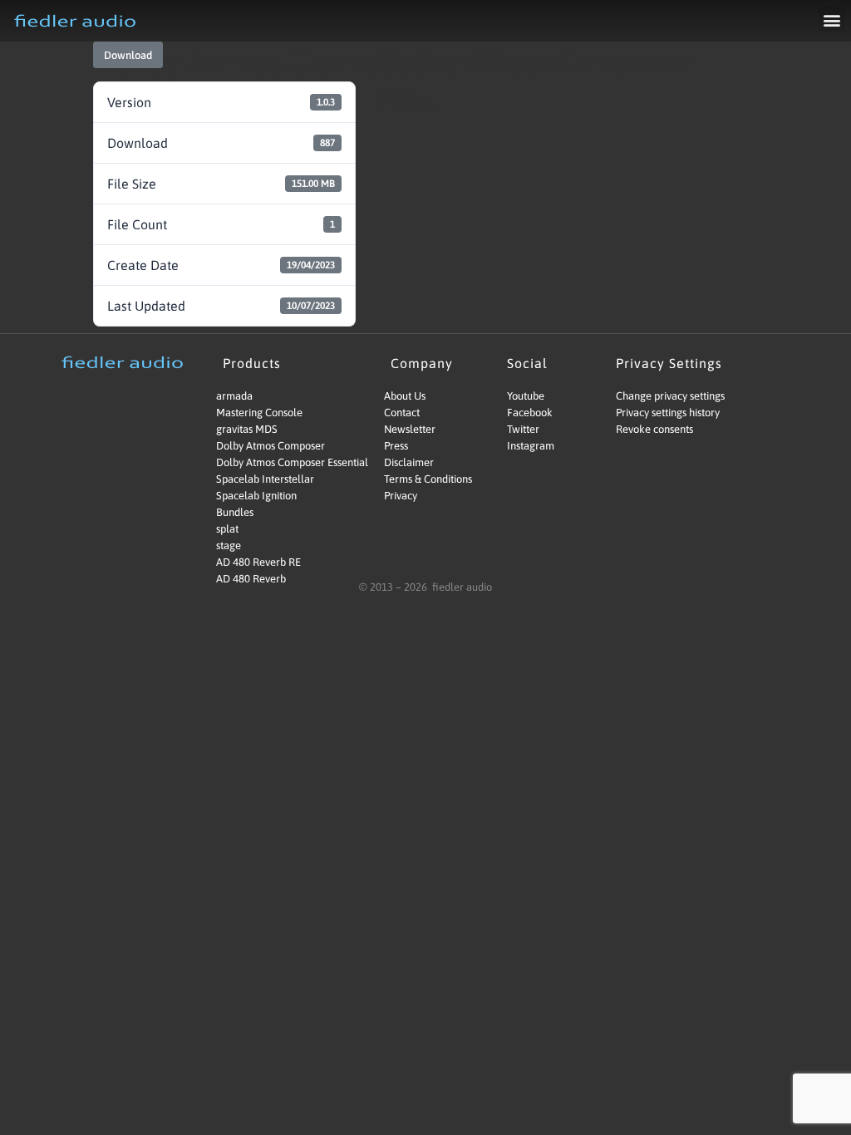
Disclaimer (409, 462)
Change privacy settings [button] (670, 396)
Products (252, 363)
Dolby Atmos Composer (270, 446)
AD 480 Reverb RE (258, 562)
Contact (402, 412)
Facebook (530, 412)
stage (228, 545)
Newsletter (409, 429)
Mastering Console (259, 412)
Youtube (525, 396)
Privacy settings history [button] (668, 412)
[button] (831, 19)
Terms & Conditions (428, 479)
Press (396, 446)
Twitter (523, 429)
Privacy (400, 495)
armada (234, 396)
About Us (405, 396)
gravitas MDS (247, 429)
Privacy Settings (669, 363)
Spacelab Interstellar (265, 479)
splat (227, 529)
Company (422, 363)
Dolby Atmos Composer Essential (277, 462)
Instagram (530, 446)
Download (128, 55)
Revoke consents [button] (654, 429)
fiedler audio (461, 587)
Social (527, 363)
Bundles (234, 512)
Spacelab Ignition (256, 495)
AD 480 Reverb (251, 578)
